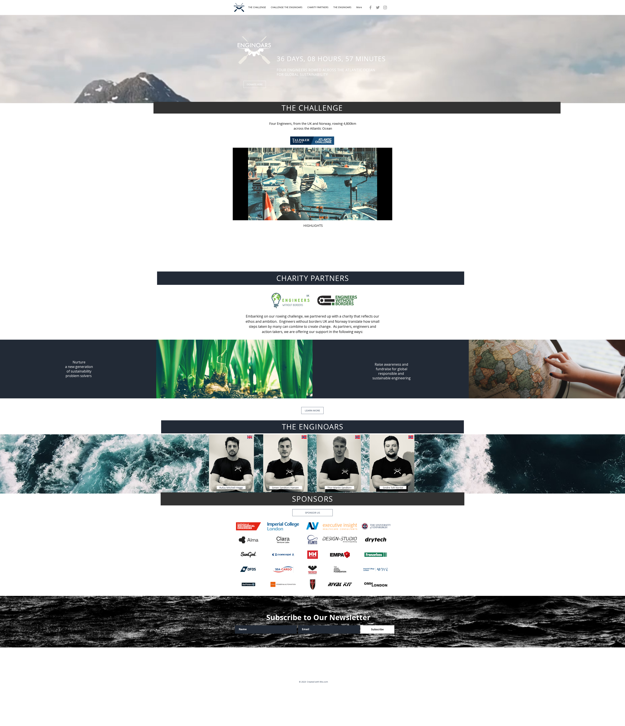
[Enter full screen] (388, 216)
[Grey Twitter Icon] (377, 7)
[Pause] (237, 216)
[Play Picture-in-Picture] (382, 216)
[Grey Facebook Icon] (370, 7)
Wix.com (324, 681)
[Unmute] (242, 216)
